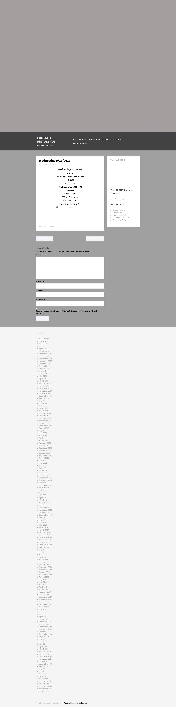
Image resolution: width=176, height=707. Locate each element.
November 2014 (45, 689)
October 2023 (44, 423)
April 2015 (43, 676)
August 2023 (44, 428)
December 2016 (45, 627)
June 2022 (43, 463)
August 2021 (44, 488)
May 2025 (43, 376)
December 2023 (45, 418)
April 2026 (43, 349)
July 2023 (42, 431)
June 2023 (43, 433)
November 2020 (45, 510)
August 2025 (44, 369)
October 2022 (44, 453)
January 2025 (44, 386)
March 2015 (43, 679)
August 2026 (44, 339)
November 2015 (45, 659)
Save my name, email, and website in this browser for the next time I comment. (66, 312)
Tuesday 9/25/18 (44, 239)
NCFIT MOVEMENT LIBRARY (80, 143)
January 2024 (44, 416)
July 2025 (42, 371)
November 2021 (45, 480)
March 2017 (43, 619)
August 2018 (44, 577)
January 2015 (44, 684)
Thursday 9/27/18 (95, 239)
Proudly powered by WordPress (49, 703)
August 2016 (44, 637)
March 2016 (43, 649)
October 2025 (44, 364)
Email (41, 291)
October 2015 (44, 661)
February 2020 (45, 532)
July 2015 (42, 669)
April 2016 (43, 647)
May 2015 (42, 674)
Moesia (73, 703)
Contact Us (99, 139)
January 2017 (44, 624)
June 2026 (43, 344)
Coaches (107, 139)
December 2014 (45, 686)
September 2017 (45, 604)
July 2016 (42, 639)
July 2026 (42, 341)
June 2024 (43, 403)
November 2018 (45, 570)
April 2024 (43, 408)
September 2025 (45, 366)
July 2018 (42, 580)
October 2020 (44, 513)
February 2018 (45, 592)
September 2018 (45, 575)
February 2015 (45, 681)
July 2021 (42, 490)
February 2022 (45, 473)
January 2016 (44, 654)
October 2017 (44, 602)
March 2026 (44, 351)
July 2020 (42, 520)
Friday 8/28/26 (118, 213)
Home (74, 139)
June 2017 (43, 612)
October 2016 (44, 632)
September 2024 (46, 396)
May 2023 (43, 436)
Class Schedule (82, 139)
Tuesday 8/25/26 (119, 220)
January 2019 (44, 565)
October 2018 (44, 572)
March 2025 (44, 381)
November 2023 (45, 421)
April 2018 (43, 587)
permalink (54, 226)
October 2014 (44, 691)
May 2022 (43, 465)
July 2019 (42, 550)
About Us (92, 139)
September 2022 (45, 455)
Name (40, 282)
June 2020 (43, 522)
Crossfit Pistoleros (46, 140)
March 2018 (43, 589)
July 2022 (42, 460)
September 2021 (45, 485)
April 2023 (43, 438)
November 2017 (45, 599)
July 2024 (42, 401)
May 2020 (43, 525)
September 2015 (45, 664)
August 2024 (44, 398)
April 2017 (43, 617)
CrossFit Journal (117, 139)
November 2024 (45, 391)
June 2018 (43, 582)
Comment (43, 255)
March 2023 (44, 441)
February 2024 (45, 413)
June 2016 (43, 642)
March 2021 (43, 500)
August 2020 (44, 517)
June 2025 (43, 374)
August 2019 (44, 547)
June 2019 (43, 552)
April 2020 (43, 527)
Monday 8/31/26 (118, 210)
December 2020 (45, 508)
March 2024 (44, 411)
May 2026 (43, 346)
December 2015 (45, 656)
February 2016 (45, 651)
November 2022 (45, 450)
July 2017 (42, 609)
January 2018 (44, 594)
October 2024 (44, 393)
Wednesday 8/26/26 (120, 218)
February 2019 (45, 562)
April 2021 (43, 498)
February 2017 (45, 622)
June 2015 (43, 671)
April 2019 (43, 557)
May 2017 (43, 614)
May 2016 (43, 644)
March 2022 (44, 470)
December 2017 (45, 597)
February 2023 (45, 443)
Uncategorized (44, 226)
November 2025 (45, 361)
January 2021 (44, 505)
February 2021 (45, 503)
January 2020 (44, 535)
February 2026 (45, 354)
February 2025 (45, 383)
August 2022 (44, 458)
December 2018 (45, 567)
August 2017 (44, 607)
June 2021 (43, 493)
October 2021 (44, 483)
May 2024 (43, 406)
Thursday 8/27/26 (119, 215)
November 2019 (45, 540)
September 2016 (45, 634)
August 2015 (44, 666)
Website (41, 300)
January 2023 (44, 446)
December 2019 (45, 537)
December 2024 (45, 388)
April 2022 (43, 468)
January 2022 (44, 475)
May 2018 (43, 584)
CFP (55, 164)
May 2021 (42, 495)
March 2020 (44, 530)
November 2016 (45, 629)
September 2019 (45, 545)
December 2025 (45, 359)
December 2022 (45, 448)
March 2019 (43, 560)
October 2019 (44, 542)
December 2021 (45, 478)
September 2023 (45, 426)
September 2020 (46, 515)
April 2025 (43, 379)
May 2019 (43, 555)
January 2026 (44, 356)
